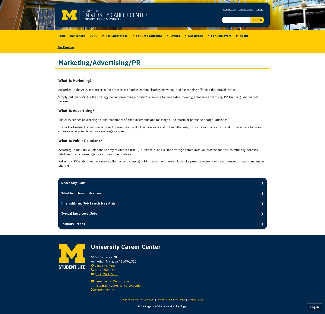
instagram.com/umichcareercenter (118, 285)
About (244, 36)
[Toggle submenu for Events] (167, 36)
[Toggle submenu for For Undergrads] (102, 36)
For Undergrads (117, 36)
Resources (195, 36)
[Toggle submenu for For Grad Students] (133, 36)
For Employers (221, 36)
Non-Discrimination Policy (170, 299)
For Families (66, 47)
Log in (314, 307)
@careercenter (104, 290)
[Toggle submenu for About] (236, 36)
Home (62, 36)
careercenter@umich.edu (112, 281)
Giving (259, 9)
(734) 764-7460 (106, 270)
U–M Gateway (196, 299)
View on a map (105, 266)
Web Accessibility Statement (137, 299)
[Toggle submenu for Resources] (185, 36)
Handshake (77, 36)
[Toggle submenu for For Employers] (208, 36)
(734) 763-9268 (106, 274)
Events (175, 36)
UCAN (93, 36)
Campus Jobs (245, 9)
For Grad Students (149, 36)
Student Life (229, 9)
